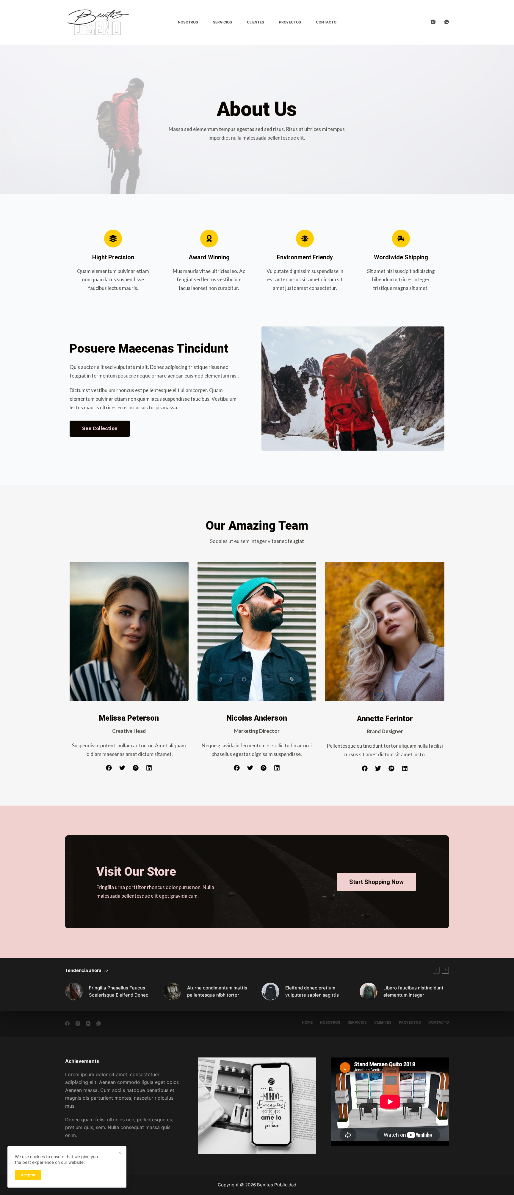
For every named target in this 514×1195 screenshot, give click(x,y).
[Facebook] (67, 1023)
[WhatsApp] (446, 22)
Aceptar (28, 1174)
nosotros (330, 1022)
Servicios (222, 22)
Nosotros (188, 22)
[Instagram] (433, 22)
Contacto (326, 22)
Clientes (255, 22)
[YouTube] (88, 1023)
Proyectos (290, 22)
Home (307, 1022)
